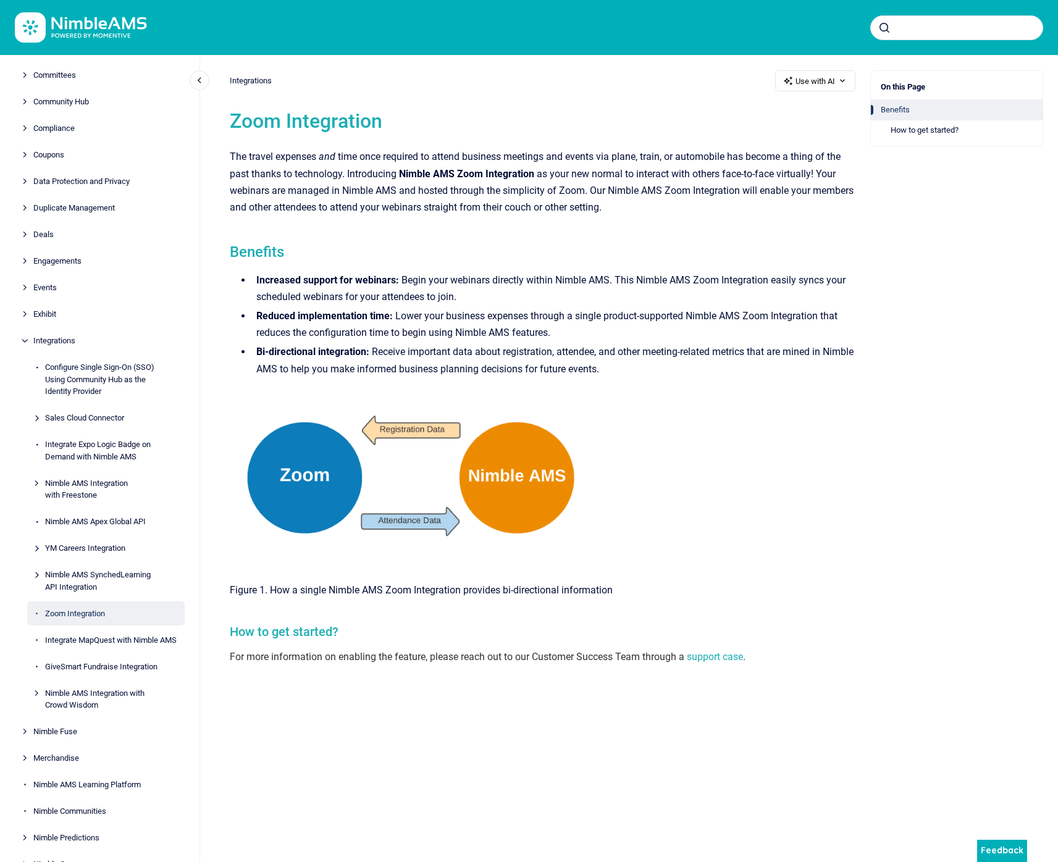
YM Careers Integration (85, 548)
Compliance (54, 128)
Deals (43, 234)
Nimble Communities (69, 811)
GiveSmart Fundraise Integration (101, 666)
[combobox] (957, 28)
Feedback (1002, 850)
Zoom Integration (75, 612)
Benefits (895, 109)
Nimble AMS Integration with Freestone (86, 489)
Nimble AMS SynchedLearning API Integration (98, 581)
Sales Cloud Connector (84, 417)
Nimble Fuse (55, 731)
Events (45, 287)
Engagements (57, 261)
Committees (54, 75)
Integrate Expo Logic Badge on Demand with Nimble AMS (98, 450)
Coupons (48, 154)
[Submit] (884, 28)
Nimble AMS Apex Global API (95, 521)
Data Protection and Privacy (81, 181)
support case (715, 657)
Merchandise (56, 758)
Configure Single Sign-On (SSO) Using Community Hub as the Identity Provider (99, 379)
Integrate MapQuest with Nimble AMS (111, 639)
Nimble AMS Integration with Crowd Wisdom (95, 698)
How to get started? (925, 130)
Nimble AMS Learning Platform (87, 784)
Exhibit (44, 314)
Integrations (54, 340)
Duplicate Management (74, 207)
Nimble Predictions (66, 837)
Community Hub (61, 101)
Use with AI (815, 81)
